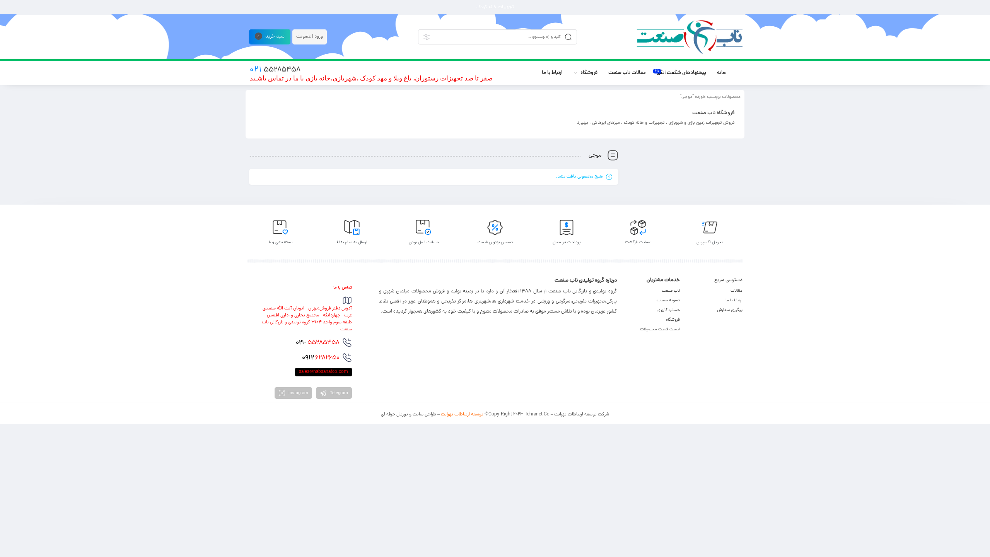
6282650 (321, 358)
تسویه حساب (668, 300)
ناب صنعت (671, 291)
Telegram (338, 393)
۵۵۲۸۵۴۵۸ (318, 343)
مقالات (736, 291)
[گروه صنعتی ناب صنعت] (689, 37)
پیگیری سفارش (729, 310)
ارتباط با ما (733, 300)
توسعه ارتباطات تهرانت (462, 414)
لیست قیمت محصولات (660, 329)
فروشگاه (673, 320)
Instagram (297, 393)
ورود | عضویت (309, 36)
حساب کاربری (668, 310)
